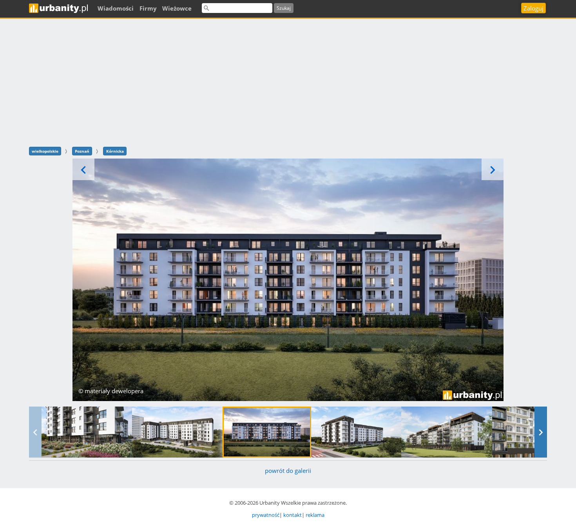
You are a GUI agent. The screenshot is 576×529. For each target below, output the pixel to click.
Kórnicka (115, 151)
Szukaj (284, 8)
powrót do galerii (288, 470)
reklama (315, 514)
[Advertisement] (288, 82)
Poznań (82, 151)
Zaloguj (533, 8)
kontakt (292, 514)
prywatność (265, 514)
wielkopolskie (45, 151)
